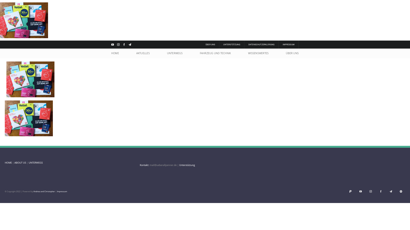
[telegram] (130, 44)
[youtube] (112, 44)
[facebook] (124, 44)
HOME (8, 162)
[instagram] (118, 44)
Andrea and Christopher (44, 191)
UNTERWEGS (36, 162)
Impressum (62, 191)
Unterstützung (187, 165)
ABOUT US (20, 162)
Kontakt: (144, 165)
